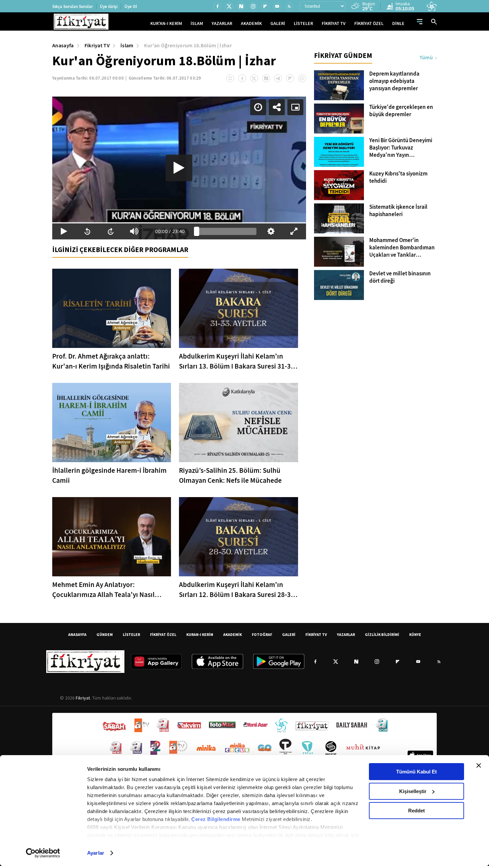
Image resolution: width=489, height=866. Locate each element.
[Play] (179, 167)
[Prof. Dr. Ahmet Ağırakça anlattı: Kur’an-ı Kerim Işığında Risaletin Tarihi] (111, 308)
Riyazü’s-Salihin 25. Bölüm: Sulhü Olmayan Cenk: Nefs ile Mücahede (230, 475)
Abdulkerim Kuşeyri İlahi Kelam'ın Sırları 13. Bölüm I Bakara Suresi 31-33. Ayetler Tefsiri (237, 361)
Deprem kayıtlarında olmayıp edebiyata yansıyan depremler (394, 81)
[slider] (226, 231)
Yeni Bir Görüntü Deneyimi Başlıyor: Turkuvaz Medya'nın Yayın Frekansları (400, 148)
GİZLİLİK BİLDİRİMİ (382, 634)
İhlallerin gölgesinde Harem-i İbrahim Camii (109, 475)
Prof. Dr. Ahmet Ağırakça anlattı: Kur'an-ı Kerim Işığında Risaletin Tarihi (111, 361)
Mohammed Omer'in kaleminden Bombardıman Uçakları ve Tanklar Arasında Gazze (402, 248)
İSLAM (197, 23)
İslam (126, 45)
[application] (179, 168)
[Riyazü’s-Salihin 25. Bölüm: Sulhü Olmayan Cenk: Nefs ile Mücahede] (238, 422)
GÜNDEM (104, 634)
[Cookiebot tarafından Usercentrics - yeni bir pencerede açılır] (43, 853)
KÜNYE (415, 634)
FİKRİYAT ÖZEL (369, 23)
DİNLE (398, 23)
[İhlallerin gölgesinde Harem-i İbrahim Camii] (111, 422)
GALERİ (277, 23)
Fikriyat (83, 698)
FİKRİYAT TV (334, 23)
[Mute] (134, 231)
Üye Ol (130, 6)
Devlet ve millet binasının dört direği (400, 277)
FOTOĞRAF (262, 634)
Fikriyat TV (97, 45)
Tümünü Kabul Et (416, 771)
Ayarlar (95, 853)
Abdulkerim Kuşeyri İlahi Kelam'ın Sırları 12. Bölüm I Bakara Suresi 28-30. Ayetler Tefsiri (237, 590)
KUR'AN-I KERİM (166, 23)
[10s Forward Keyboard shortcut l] (110, 231)
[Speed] (258, 107)
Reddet (416, 810)
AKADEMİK (251, 23)
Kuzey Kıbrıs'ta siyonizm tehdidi (398, 177)
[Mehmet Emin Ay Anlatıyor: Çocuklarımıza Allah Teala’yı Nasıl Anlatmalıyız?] (111, 536)
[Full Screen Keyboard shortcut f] (294, 231)
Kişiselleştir (412, 791)
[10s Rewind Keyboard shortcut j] (87, 231)
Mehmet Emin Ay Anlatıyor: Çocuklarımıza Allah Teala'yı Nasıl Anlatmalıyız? (103, 590)
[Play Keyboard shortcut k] (64, 231)
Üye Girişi (108, 6)
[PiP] (295, 107)
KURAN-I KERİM (199, 634)
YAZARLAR (222, 23)
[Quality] (270, 231)
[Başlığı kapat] (478, 765)
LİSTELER (303, 23)
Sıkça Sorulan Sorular (72, 6)
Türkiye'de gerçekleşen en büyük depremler (401, 111)
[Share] (277, 107)
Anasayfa (63, 45)
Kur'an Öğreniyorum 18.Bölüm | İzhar (188, 45)
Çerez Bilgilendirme (216, 819)
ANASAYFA (77, 634)
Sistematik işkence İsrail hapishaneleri (398, 210)
